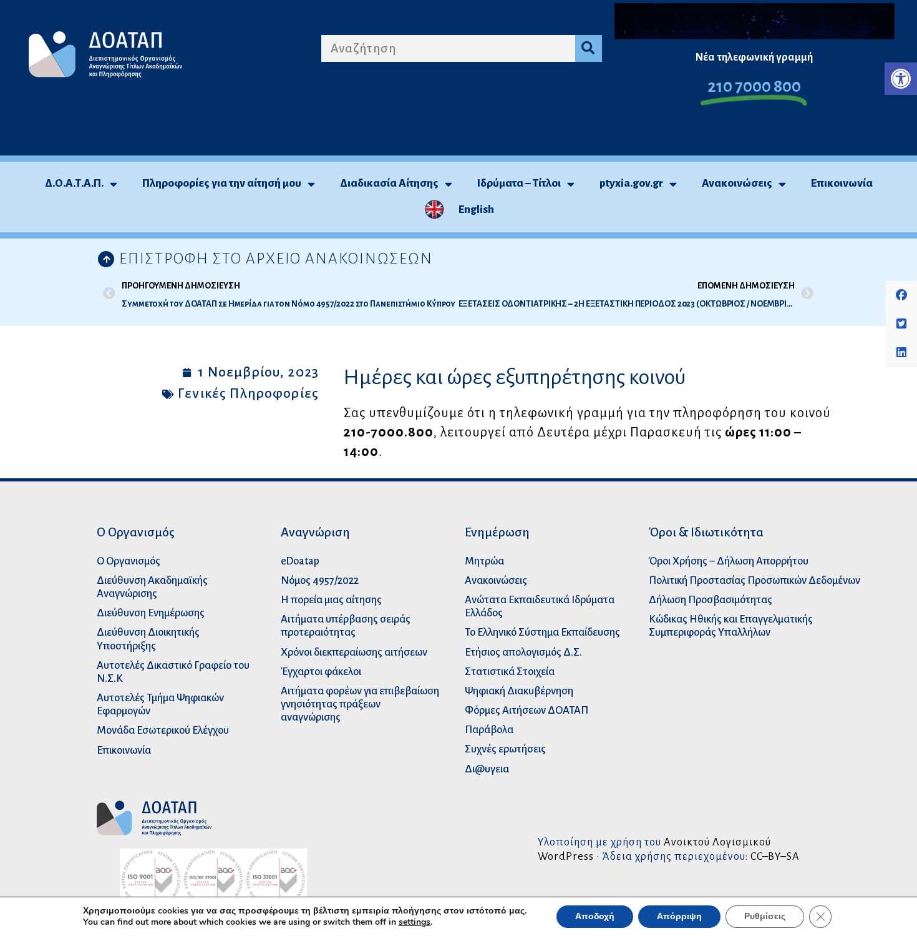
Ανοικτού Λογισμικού (717, 842)
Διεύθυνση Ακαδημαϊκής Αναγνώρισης (152, 586)
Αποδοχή (594, 916)
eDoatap (300, 561)
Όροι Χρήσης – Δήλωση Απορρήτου (728, 561)
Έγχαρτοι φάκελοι (321, 671)
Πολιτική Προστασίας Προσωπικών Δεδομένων (754, 580)
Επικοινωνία (842, 183)
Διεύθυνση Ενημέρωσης (151, 613)
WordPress (566, 856)
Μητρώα (484, 561)
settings (414, 922)
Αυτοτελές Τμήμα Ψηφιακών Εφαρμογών (160, 704)
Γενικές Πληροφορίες (248, 393)
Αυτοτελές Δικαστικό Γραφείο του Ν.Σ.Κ (173, 671)
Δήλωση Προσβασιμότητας (710, 600)
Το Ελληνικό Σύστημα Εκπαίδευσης (542, 632)
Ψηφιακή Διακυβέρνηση (519, 691)
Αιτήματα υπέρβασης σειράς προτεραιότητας (345, 625)
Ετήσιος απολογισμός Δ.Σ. (523, 652)
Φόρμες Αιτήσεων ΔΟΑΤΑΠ (526, 710)
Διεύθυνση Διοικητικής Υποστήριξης (148, 638)
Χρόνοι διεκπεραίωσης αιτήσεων (354, 652)
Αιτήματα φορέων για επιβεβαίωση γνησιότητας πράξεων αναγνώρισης (360, 704)
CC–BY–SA (775, 856)
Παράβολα (489, 730)
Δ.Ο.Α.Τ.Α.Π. (74, 183)
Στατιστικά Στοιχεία (510, 671)
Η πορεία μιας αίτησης (331, 600)
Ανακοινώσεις (737, 183)
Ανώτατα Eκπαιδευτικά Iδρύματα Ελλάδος (539, 606)
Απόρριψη (679, 916)
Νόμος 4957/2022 (320, 580)
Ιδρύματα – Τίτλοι (519, 183)
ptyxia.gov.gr (631, 183)
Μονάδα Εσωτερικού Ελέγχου (163, 730)
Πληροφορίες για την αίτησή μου (221, 183)
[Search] (588, 48)
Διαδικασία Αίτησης (389, 183)
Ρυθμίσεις (764, 916)
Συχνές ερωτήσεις (505, 749)
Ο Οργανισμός (128, 561)
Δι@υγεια (487, 769)
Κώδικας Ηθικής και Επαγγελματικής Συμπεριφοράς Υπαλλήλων (731, 625)
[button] (901, 78)
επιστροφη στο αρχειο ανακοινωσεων (276, 258)
